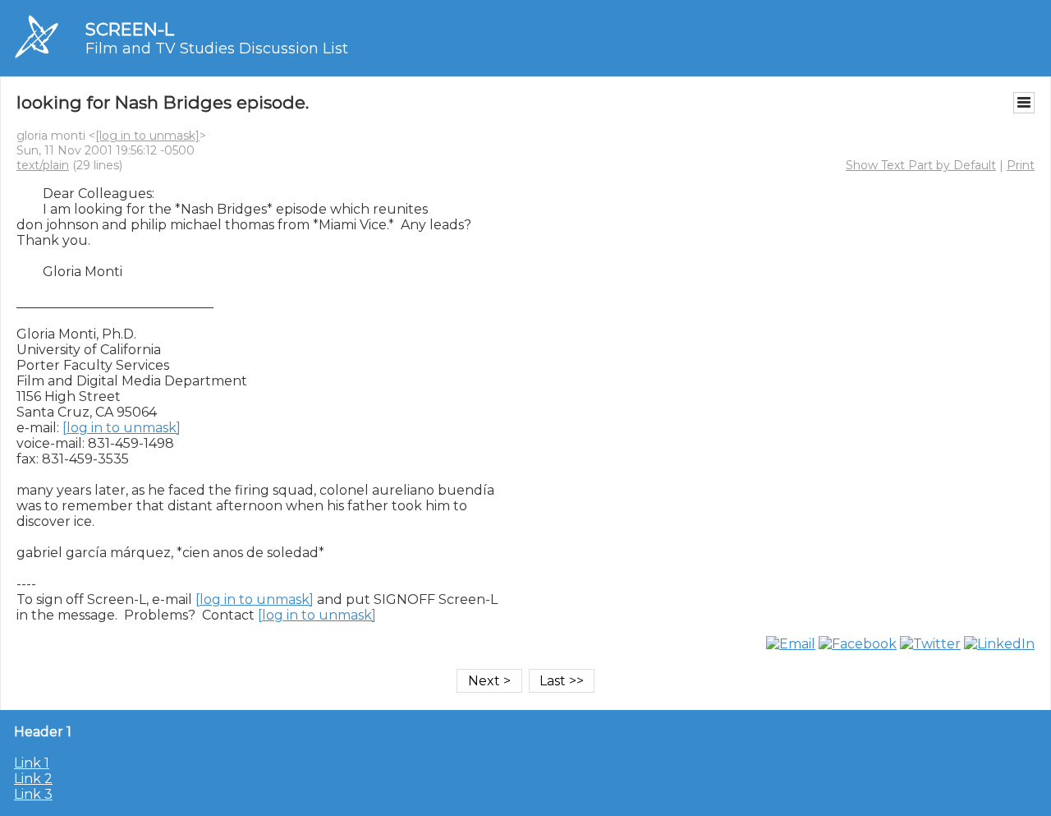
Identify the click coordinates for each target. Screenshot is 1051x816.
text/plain (42, 165)
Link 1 (31, 763)
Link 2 (33, 778)
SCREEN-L (129, 29)
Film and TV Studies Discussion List (216, 48)
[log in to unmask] (147, 135)
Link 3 (33, 794)
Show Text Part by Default (921, 165)
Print (1021, 165)
